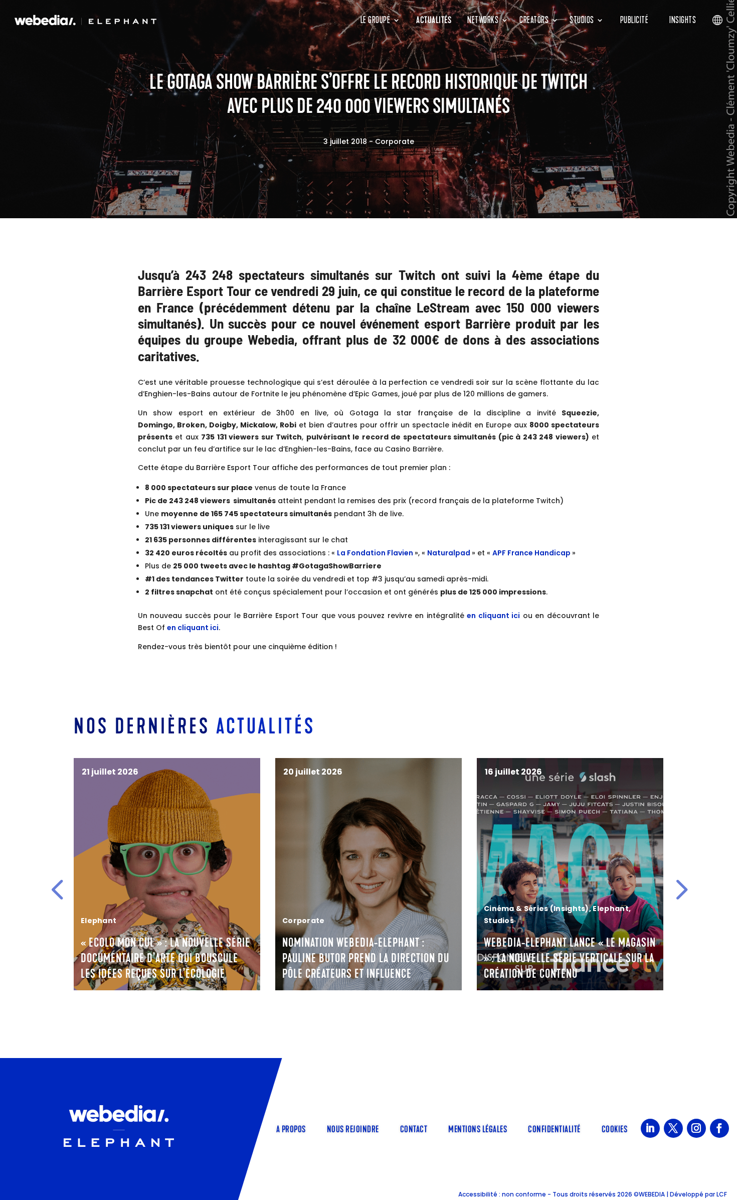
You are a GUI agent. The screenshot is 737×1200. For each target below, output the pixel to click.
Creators (533, 20)
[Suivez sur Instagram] (696, 1128)
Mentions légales (477, 1128)
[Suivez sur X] (673, 1128)
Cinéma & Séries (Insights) (335, 909)
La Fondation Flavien (376, 553)
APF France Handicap (532, 553)
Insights (682, 20)
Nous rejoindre (353, 1128)
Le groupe (375, 20)
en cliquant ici (493, 616)
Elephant (409, 909)
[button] (57, 889)
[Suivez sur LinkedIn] (650, 1128)
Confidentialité (554, 1128)
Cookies (615, 1128)
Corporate (394, 141)
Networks (482, 20)
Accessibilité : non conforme (502, 1194)
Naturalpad (449, 553)
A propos (291, 1128)
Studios (582, 20)
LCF (721, 1194)
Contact (414, 1128)
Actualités (433, 20)
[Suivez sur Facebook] (719, 1128)
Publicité (634, 20)
